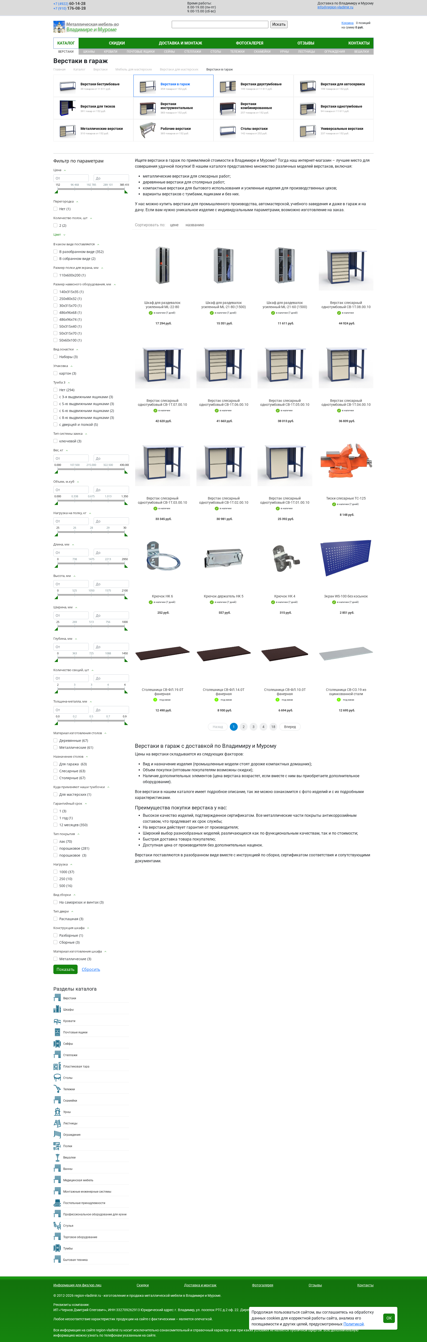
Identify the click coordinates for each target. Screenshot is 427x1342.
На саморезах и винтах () (81, 902)
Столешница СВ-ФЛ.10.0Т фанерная (285, 692)
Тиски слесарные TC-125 (346, 498)
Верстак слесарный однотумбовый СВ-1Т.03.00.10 (162, 500)
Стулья (68, 1226)
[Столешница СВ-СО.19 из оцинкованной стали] (346, 652)
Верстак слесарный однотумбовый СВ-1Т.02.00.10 (223, 500)
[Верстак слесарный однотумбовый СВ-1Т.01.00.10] (284, 461)
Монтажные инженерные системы (87, 1191)
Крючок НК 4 (284, 596)
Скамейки (262, 51)
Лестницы (306, 51)
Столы (216, 51)
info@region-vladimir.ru (335, 7)
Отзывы (306, 43)
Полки (67, 1146)
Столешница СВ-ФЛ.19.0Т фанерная (162, 692)
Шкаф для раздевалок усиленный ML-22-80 (162, 305)
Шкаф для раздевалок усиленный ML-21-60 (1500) (285, 305)
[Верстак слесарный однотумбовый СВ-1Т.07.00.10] (162, 363)
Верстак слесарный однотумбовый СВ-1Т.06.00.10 (223, 403)
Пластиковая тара (76, 1066)
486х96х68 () (70, 312)
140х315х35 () (71, 291)
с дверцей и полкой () (78, 424)
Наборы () (68, 356)
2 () (62, 225)
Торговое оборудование (80, 1237)
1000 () (66, 871)
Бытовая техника (75, 1260)
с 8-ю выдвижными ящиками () (86, 417)
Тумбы (68, 1248)
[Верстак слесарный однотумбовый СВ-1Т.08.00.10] (346, 265)
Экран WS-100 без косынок (346, 596)
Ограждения (334, 51)
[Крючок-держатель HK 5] (223, 559)
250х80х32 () (70, 298)
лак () (65, 841)
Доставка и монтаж (180, 43)
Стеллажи (192, 51)
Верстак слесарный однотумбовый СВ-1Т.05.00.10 (284, 403)
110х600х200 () (72, 275)
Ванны (67, 1169)
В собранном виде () (77, 258)
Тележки (237, 51)
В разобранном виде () (81, 251)
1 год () (66, 818)
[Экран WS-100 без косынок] (346, 559)
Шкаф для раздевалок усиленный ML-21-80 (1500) (223, 305)
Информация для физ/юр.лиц (77, 1285)
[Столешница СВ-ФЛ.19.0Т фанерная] (162, 652)
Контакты (359, 43)
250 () (65, 878)
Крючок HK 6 (162, 596)
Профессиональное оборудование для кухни (95, 1214)
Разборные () (71, 935)
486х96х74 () (70, 319)
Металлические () (76, 747)
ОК (389, 1318)
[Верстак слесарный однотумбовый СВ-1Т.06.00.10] (223, 363)
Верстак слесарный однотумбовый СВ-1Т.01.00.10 (284, 500)
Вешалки (361, 51)
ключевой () (70, 441)
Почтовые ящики (141, 51)
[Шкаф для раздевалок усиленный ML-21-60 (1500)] (284, 265)
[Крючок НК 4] (284, 559)
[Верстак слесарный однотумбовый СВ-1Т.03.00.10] (162, 461)
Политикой (353, 1324)
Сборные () (69, 942)
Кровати (110, 51)
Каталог (66, 43)
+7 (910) (69, 8)
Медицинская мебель (78, 1180)
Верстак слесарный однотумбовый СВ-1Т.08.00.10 (346, 305)
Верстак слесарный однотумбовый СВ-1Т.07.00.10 (162, 403)
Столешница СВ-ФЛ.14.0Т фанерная (223, 692)
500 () (65, 885)
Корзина (348, 23)
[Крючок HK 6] (162, 559)
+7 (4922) (69, 3)
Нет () (64, 208)
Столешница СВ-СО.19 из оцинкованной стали (346, 692)
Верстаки (66, 51)
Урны (284, 51)
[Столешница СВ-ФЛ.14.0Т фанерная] (223, 652)
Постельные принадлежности (84, 1203)
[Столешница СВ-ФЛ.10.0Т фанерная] (284, 652)
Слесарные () (72, 771)
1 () (62, 811)
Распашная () (71, 918)
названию (195, 225)
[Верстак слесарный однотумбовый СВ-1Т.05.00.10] (284, 363)
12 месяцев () (73, 824)
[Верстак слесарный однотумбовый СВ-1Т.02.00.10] (223, 461)
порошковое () (74, 848)
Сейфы (169, 51)
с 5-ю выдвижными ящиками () (86, 403)
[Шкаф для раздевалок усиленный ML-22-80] (162, 265)
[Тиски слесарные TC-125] (346, 461)
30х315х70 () (70, 305)
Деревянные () (73, 740)
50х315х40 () (70, 326)
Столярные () (72, 777)
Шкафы (89, 51)
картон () (67, 373)
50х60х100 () (70, 340)
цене (174, 225)
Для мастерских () (75, 794)
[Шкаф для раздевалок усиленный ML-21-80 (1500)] (223, 265)
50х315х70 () (70, 333)
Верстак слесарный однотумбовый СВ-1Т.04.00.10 (346, 403)
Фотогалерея (249, 43)
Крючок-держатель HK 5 (223, 596)
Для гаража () (73, 764)
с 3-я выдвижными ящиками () (86, 396)
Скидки (117, 43)
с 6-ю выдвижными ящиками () (86, 410)
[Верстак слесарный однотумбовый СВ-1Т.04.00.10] (346, 363)
